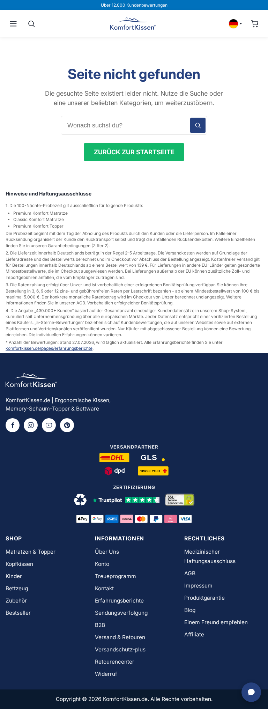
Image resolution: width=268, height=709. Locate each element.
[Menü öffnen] (13, 23)
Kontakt (104, 588)
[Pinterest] (67, 425)
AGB (189, 573)
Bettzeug (17, 588)
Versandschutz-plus (120, 649)
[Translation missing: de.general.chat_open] (251, 692)
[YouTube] (49, 425)
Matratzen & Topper (30, 551)
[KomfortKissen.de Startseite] (133, 23)
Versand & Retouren (120, 637)
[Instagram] (31, 425)
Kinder (14, 576)
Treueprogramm (115, 576)
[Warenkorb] (254, 23)
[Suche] (31, 23)
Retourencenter (114, 661)
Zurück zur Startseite (134, 152)
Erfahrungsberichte (119, 600)
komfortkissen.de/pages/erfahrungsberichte (49, 348)
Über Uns (107, 551)
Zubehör (16, 600)
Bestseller (18, 613)
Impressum (198, 585)
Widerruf (106, 674)
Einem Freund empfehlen (216, 622)
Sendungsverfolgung (121, 613)
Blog (189, 610)
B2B (100, 625)
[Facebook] (13, 425)
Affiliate (194, 634)
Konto (102, 564)
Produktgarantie (204, 597)
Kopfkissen (19, 564)
